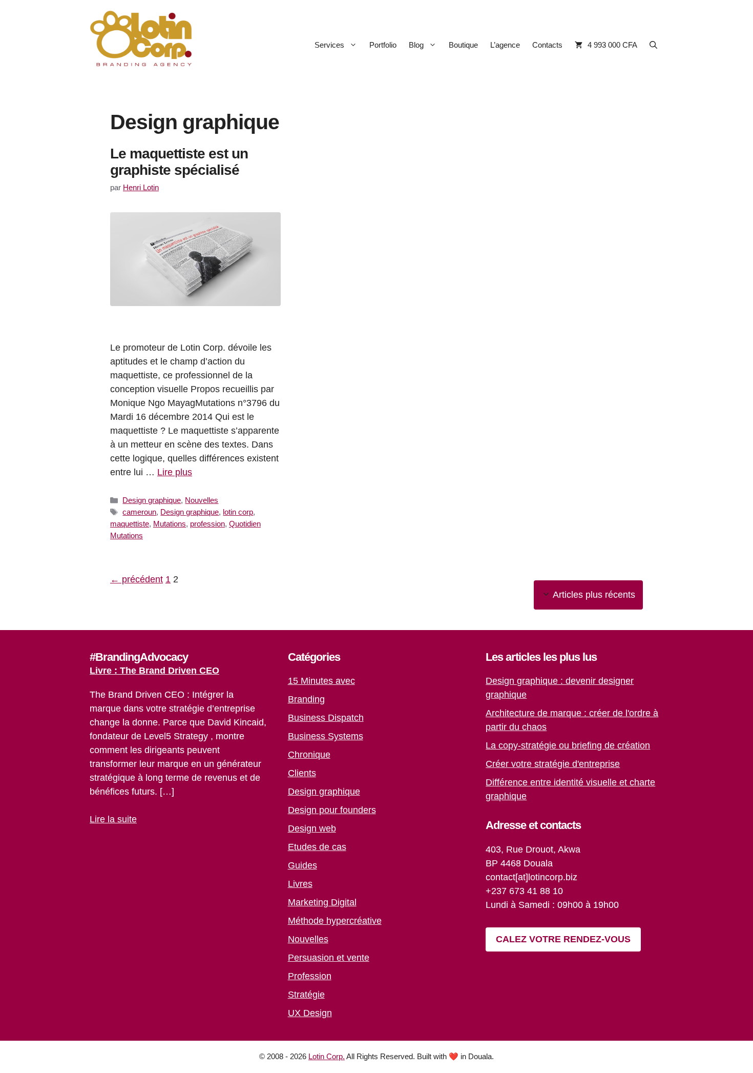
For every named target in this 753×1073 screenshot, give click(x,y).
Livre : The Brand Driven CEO (154, 670)
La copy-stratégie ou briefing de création (568, 745)
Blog (416, 45)
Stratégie (306, 994)
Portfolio (382, 45)
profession (207, 523)
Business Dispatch (326, 718)
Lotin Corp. (326, 1056)
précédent (136, 579)
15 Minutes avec (321, 681)
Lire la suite (113, 819)
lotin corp (238, 512)
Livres (300, 884)
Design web (312, 828)
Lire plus (174, 472)
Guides (302, 865)
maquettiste (129, 523)
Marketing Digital (322, 902)
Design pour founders (332, 810)
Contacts (547, 45)
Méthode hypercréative (335, 921)
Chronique (309, 755)
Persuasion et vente (328, 958)
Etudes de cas (317, 847)
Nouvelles (201, 500)
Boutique (463, 45)
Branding (306, 699)
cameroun (139, 512)
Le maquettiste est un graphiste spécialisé (179, 162)
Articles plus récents (594, 595)
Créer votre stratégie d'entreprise (553, 764)
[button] (653, 45)
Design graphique (151, 500)
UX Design (310, 1013)
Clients (302, 773)
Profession (309, 976)
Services (329, 45)
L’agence (505, 45)
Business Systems (325, 736)
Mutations (169, 523)
